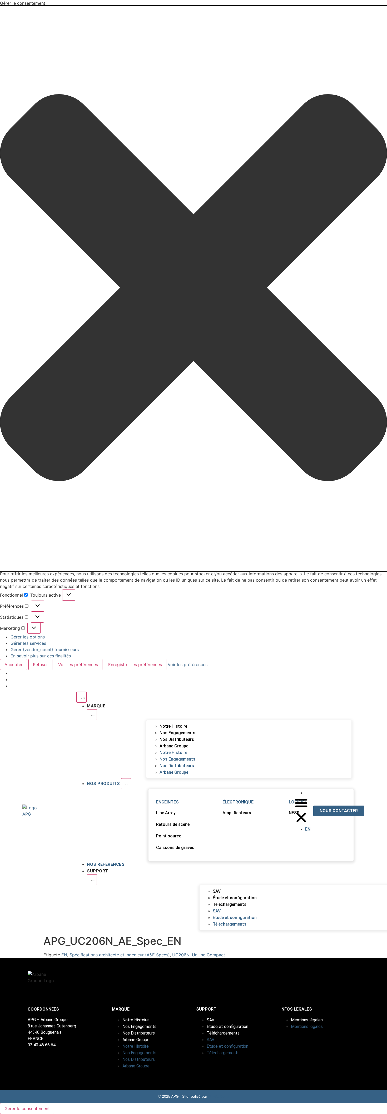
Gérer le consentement (27, 1108)
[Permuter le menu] (81, 697)
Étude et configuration (235, 897)
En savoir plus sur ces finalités (41, 655)
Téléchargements (229, 904)
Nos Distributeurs (177, 739)
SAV (217, 891)
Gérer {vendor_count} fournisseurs (45, 649)
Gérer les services (28, 643)
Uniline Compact (208, 954)
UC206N (181, 954)
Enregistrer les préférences (135, 664)
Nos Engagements (177, 732)
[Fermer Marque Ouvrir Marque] (92, 714)
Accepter (13, 664)
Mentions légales (307, 1019)
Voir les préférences (78, 664)
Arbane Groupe (174, 745)
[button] (193, 288)
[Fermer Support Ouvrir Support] (92, 879)
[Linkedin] (282, 982)
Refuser (40, 664)
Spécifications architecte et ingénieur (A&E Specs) (120, 954)
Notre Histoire (173, 726)
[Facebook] (314, 982)
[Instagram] (298, 982)
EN (64, 954)
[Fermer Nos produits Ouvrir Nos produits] (126, 783)
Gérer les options (28, 637)
